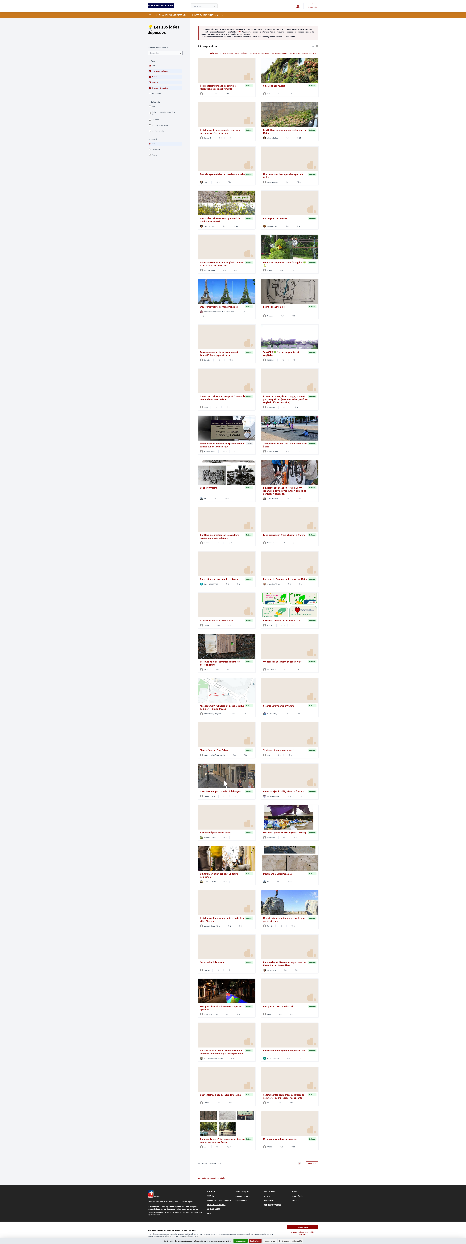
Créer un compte (242, 1196)
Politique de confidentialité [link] (290, 1241)
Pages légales (297, 1196)
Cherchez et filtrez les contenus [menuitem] (158, 48)
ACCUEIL (210, 1196)
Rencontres (269, 1200)
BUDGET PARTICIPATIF (216, 1204)
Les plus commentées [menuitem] (279, 53)
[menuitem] (165, 53)
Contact (295, 1200)
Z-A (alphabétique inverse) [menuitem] (259, 53)
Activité (267, 1196)
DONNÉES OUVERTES (272, 1205)
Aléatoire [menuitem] (214, 53)
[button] (152, 61)
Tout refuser (255, 1241)
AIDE (209, 1213)
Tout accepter (302, 1227)
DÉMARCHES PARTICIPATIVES (172, 15)
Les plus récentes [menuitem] (226, 53)
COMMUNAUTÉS (213, 1209)
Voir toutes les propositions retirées (211, 1178)
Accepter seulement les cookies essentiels (302, 1233)
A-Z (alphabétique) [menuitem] (241, 53)
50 (218, 1163)
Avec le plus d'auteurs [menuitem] (310, 53)
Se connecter (241, 1200)
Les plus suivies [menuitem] (294, 53)
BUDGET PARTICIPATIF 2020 (204, 15)
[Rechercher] (214, 6)
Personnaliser (270, 1241)
